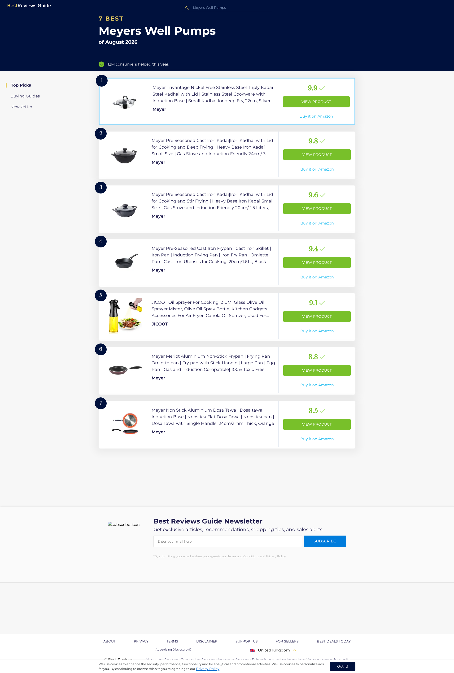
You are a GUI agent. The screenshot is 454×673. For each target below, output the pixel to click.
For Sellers (287, 641)
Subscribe (325, 541)
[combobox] (227, 7)
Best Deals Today (334, 641)
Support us (247, 641)
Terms (172, 641)
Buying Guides (25, 96)
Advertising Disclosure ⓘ (173, 649)
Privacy (141, 641)
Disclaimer (206, 641)
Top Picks (21, 85)
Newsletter (21, 106)
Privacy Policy (207, 669)
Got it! (342, 666)
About (109, 641)
